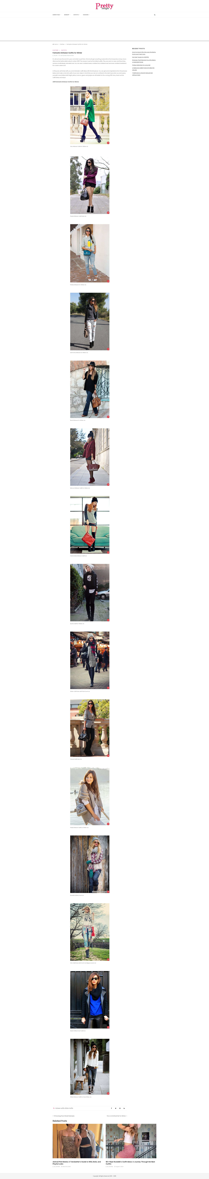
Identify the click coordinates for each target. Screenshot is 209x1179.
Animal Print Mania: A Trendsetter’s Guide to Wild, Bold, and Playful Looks (77, 1163)
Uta (56, 55)
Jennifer (58, 1166)
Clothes (55, 50)
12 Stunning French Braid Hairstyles (64, 1116)
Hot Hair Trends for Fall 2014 (140, 57)
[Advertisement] (104, 29)
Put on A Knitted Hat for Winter (116, 1116)
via (87, 146)
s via (95, 963)
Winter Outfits (69, 1108)
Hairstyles (56, 15)
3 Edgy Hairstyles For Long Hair (141, 65)
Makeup (66, 15)
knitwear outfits (60, 1108)
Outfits (76, 15)
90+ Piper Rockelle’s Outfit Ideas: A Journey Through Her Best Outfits (130, 1163)
